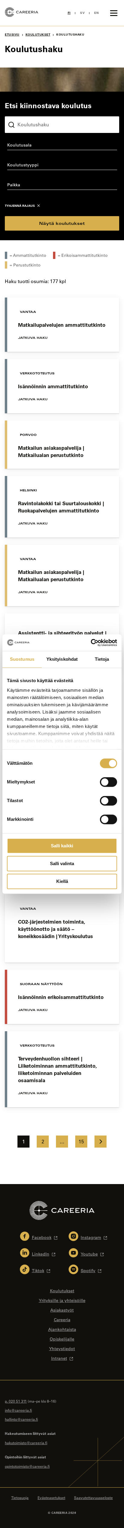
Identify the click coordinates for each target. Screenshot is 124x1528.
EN (96, 13)
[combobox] (62, 146)
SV (82, 13)
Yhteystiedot (62, 1348)
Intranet (59, 1358)
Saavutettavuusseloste (93, 1497)
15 (81, 1142)
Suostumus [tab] (22, 659)
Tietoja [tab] (102, 659)
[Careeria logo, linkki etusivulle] (21, 13)
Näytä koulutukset (62, 223)
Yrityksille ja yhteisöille (62, 1300)
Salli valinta (62, 863)
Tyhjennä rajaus (20, 206)
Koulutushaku (19, 111)
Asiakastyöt (62, 1310)
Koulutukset (38, 34)
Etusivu (12, 34)
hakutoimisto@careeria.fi (26, 1442)
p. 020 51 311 (16, 1401)
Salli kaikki (62, 845)
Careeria (62, 1319)
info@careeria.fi (18, 1410)
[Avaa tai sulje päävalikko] (113, 13)
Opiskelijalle (62, 1339)
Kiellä (62, 881)
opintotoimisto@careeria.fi (27, 1466)
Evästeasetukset (51, 1497)
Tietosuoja (20, 1497)
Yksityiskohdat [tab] (62, 659)
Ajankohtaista (62, 1329)
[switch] (108, 782)
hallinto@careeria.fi (21, 1419)
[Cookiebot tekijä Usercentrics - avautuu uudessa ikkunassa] (90, 643)
